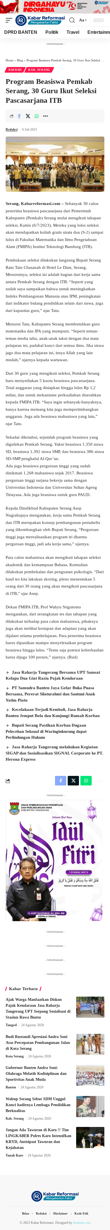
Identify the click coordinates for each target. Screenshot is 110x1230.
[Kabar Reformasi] (40, 20)
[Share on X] (28, 115)
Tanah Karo (14, 1155)
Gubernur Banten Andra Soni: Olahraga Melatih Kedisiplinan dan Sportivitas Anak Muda (36, 1074)
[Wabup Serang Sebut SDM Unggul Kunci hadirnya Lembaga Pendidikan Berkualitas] (90, 1106)
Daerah (15, 69)
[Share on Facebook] (19, 115)
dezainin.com (82, 1223)
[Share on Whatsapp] (37, 115)
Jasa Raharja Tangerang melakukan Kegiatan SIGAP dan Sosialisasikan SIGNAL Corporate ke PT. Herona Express (54, 753)
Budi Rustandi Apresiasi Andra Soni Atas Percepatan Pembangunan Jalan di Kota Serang (38, 1043)
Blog (20, 60)
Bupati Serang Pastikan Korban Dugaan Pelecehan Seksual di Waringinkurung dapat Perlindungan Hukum (46, 731)
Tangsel (11, 1025)
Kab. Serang (39, 69)
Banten (11, 1087)
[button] (10, 20)
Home (10, 60)
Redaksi (11, 129)
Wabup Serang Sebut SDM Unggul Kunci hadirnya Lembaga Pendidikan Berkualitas (38, 1105)
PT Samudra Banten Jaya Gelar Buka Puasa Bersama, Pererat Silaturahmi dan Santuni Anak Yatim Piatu (50, 694)
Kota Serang (15, 1056)
